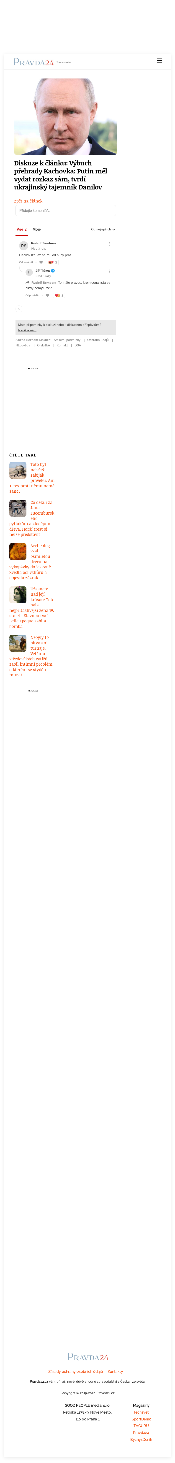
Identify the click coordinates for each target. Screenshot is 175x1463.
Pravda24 (141, 1433)
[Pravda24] (33, 63)
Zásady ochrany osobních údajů (75, 1371)
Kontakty (115, 1371)
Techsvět (141, 1412)
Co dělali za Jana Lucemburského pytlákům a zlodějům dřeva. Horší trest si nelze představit (31, 518)
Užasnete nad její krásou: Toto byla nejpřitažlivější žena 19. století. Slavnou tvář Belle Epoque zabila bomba (31, 607)
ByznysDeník (141, 1439)
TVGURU (141, 1426)
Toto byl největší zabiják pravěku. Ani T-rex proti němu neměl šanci (32, 478)
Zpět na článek (28, 201)
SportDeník (141, 1419)
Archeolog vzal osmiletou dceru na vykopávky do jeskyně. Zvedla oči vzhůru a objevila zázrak (30, 561)
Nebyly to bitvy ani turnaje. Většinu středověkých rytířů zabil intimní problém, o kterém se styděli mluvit (31, 656)
